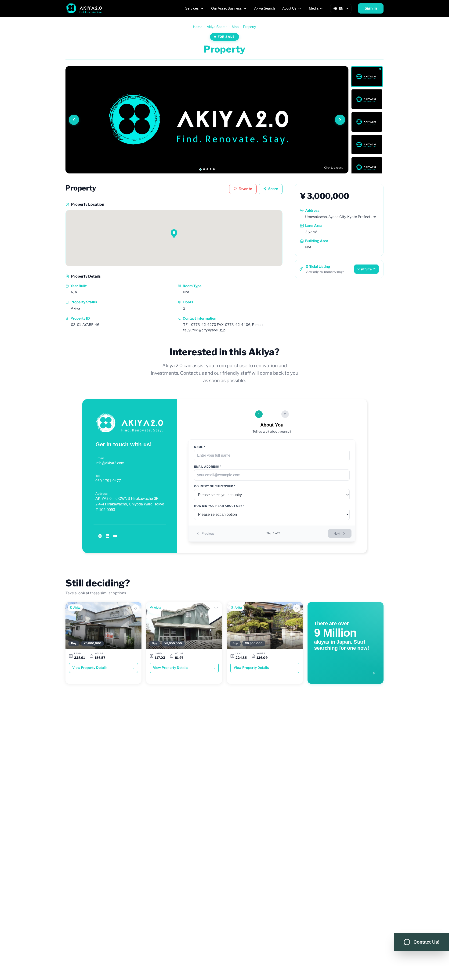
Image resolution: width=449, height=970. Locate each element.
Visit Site (364, 269)
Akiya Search (264, 8)
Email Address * (207, 466)
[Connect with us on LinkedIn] (107, 536)
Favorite (245, 189)
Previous (208, 533)
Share (273, 189)
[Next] (340, 120)
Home (197, 27)
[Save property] (135, 608)
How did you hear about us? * (219, 506)
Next (336, 533)
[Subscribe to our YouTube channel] (115, 536)
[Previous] (74, 120)
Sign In (371, 8)
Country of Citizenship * (214, 486)
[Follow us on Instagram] (100, 536)
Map (235, 27)
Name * (199, 447)
